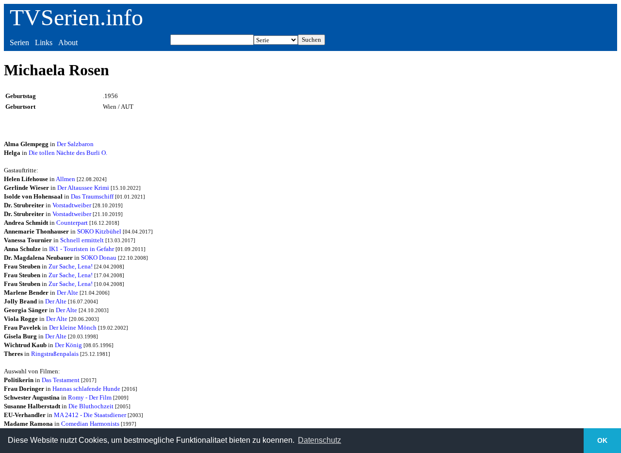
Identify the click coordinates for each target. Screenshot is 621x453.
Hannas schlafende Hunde (86, 388)
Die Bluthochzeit (91, 406)
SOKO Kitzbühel (99, 231)
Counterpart (72, 222)
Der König (68, 345)
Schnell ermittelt (82, 240)
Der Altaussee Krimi (83, 187)
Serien (19, 42)
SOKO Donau (98, 257)
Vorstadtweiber (71, 205)
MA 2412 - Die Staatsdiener (90, 415)
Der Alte (67, 292)
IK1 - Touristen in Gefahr (81, 248)
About (68, 42)
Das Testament (61, 380)
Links (43, 42)
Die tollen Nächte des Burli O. (68, 152)
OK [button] (602, 440)
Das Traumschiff (92, 196)
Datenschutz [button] (319, 440)
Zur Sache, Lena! (71, 266)
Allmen (65, 179)
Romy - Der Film (90, 397)
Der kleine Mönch (73, 327)
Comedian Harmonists (90, 423)
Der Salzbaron (75, 144)
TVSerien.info (76, 17)
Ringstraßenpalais (55, 353)
